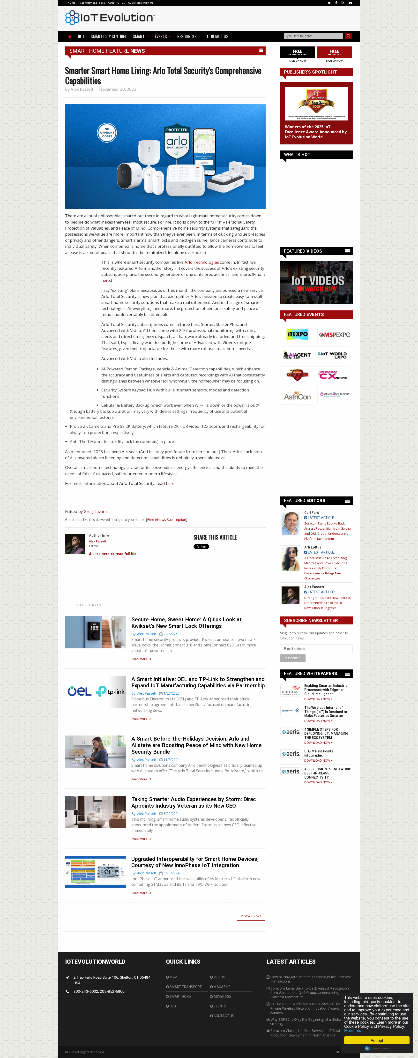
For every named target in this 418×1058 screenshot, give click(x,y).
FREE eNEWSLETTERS (92, 2)
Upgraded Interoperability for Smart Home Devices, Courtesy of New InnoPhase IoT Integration (195, 862)
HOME (71, 2)
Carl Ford (311, 513)
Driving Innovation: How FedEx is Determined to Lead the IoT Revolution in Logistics (327, 603)
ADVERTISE (222, 996)
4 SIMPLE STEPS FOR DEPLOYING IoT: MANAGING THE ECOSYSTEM (326, 734)
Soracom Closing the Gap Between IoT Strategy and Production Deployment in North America (311, 1032)
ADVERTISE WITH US (140, 2)
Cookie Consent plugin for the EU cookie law (377, 1048)
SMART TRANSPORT (185, 987)
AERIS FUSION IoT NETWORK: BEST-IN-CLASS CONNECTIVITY (327, 773)
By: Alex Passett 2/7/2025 (154, 633)
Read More (139, 659)
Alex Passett (82, 89)
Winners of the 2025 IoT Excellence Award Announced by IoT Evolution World (316, 132)
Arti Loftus (312, 547)
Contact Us (217, 36)
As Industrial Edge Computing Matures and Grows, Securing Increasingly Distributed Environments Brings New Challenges (325, 568)
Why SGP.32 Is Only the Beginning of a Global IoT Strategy (309, 1021)
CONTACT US (117, 2)
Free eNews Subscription (166, 519)
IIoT (81, 36)
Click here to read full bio (113, 553)
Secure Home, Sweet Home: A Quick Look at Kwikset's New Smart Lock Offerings (186, 622)
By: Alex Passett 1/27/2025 (155, 693)
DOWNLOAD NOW (317, 699)
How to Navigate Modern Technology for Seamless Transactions (310, 979)
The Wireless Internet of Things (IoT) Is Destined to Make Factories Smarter (325, 712)
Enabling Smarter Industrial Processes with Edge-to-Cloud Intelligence (326, 690)
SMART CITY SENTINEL (109, 36)
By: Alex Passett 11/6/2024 (155, 759)
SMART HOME (180, 996)
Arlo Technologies (202, 262)
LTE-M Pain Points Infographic (318, 753)
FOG (172, 1006)
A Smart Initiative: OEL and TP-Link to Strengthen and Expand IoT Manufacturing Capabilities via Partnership (198, 682)
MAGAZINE (222, 987)
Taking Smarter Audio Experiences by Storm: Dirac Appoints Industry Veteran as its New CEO (193, 802)
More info (352, 1030)
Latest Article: (321, 518)
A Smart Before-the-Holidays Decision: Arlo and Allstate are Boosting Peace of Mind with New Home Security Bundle (196, 745)
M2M (173, 977)
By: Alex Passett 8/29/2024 (155, 813)
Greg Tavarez (96, 511)
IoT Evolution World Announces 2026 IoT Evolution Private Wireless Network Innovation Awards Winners (310, 1008)
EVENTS (219, 1006)
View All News (251, 916)
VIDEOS (219, 977)
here (105, 280)
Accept (377, 1040)
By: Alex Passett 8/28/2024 (155, 873)
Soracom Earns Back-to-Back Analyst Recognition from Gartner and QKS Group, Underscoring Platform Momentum (309, 992)
